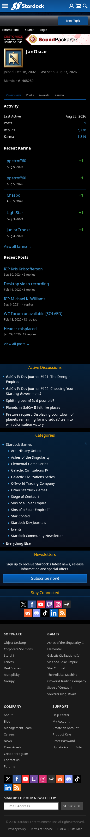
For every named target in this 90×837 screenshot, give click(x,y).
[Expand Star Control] (8, 516)
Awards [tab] (44, 95)
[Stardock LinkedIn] (53, 613)
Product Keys (62, 734)
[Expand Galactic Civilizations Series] (8, 477)
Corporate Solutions (18, 649)
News (8, 741)
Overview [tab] (13, 95)
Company (12, 706)
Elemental (54, 649)
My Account (61, 721)
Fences (9, 662)
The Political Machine (62, 674)
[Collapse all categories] (86, 443)
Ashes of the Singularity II (65, 642)
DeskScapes (12, 668)
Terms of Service (41, 829)
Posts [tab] (30, 95)
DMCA (61, 829)
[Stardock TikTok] (45, 613)
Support (61, 706)
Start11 (9, 655)
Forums (9, 766)
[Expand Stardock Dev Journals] (8, 523)
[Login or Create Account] (71, 6)
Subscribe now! (45, 578)
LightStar (15, 212)
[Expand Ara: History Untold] (8, 451)
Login (43, 30)
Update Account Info (67, 747)
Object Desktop (15, 642)
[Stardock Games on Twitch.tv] (49, 604)
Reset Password (64, 741)
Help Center (61, 715)
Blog (7, 721)
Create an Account (66, 728)
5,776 (82, 130)
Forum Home (10, 30)
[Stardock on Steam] (66, 604)
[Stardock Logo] (27, 6)
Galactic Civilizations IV (63, 655)
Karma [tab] (59, 95)
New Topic (73, 20)
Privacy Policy (17, 829)
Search (29, 30)
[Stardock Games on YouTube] (40, 604)
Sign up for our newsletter (29, 798)
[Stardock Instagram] (58, 604)
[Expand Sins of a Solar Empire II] (8, 510)
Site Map (76, 829)
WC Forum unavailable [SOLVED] (33, 313)
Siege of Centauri (59, 687)
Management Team (18, 728)
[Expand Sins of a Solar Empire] (8, 503)
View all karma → (17, 246)
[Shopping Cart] (78, 6)
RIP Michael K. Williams (24, 298)
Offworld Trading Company (66, 681)
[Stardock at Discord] (36, 613)
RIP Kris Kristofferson (23, 269)
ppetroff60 (16, 160)
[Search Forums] (85, 6)
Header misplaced (20, 328)
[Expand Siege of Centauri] (8, 497)
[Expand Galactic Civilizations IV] (8, 471)
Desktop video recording (26, 283)
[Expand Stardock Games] (3, 445)
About (8, 715)
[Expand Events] (8, 529)
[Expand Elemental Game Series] (8, 464)
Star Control (56, 668)
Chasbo (13, 195)
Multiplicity (12, 674)
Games (53, 634)
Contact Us (11, 760)
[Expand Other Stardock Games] (8, 490)
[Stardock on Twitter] (23, 604)
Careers (9, 734)
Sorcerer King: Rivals (61, 694)
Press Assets (12, 747)
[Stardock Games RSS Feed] (62, 613)
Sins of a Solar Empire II (63, 662)
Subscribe (72, 806)
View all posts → (17, 344)
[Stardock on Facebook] (32, 604)
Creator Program (16, 753)
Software (13, 634)
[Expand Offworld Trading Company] (8, 484)
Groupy (9, 681)
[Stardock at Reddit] (28, 613)
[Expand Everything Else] (3, 543)
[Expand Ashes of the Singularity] (8, 457)
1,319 (82, 136)
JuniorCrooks (18, 229)
